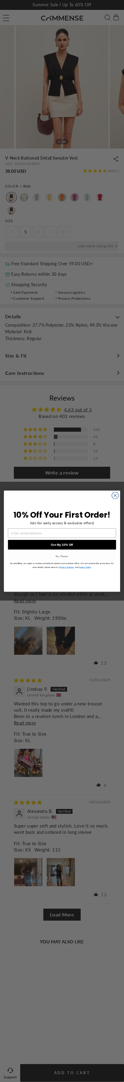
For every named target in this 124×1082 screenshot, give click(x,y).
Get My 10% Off (62, 544)
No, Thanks (62, 556)
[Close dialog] (115, 495)
